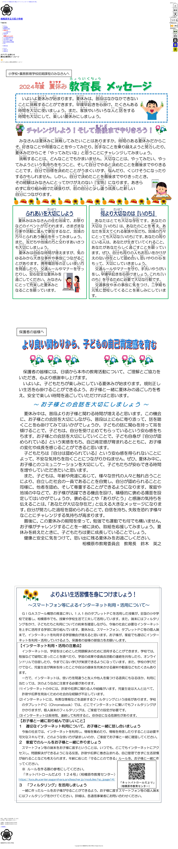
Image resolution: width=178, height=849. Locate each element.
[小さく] (175, 7)
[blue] (175, 46)
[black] (175, 42)
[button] (10, 1)
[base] (175, 33)
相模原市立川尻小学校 (12, 19)
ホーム (5, 25)
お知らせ (8, 31)
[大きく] (175, 16)
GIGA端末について (8, 39)
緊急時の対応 (6, 28)
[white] (175, 37)
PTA (4, 43)
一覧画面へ (3, 826)
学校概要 (5, 27)
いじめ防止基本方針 (8, 37)
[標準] (175, 11)
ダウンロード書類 (7, 40)
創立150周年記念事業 (8, 42)
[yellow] (175, 51)
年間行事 (5, 33)
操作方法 (5, 45)
